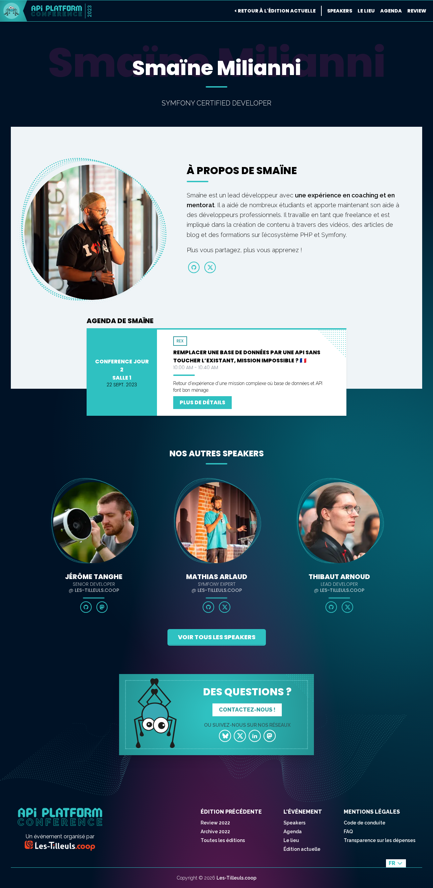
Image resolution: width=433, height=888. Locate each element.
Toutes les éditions (223, 840)
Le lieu (366, 10)
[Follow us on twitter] (240, 736)
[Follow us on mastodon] (270, 736)
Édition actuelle (301, 849)
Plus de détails (202, 402)
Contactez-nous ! (247, 709)
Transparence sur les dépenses (379, 840)
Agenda (391, 10)
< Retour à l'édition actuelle (275, 10)
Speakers (339, 10)
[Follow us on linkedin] (255, 736)
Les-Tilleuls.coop (236, 878)
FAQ (348, 831)
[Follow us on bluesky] (225, 736)
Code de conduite (364, 822)
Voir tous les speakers (216, 637)
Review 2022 (215, 822)
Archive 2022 (215, 831)
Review (416, 10)
